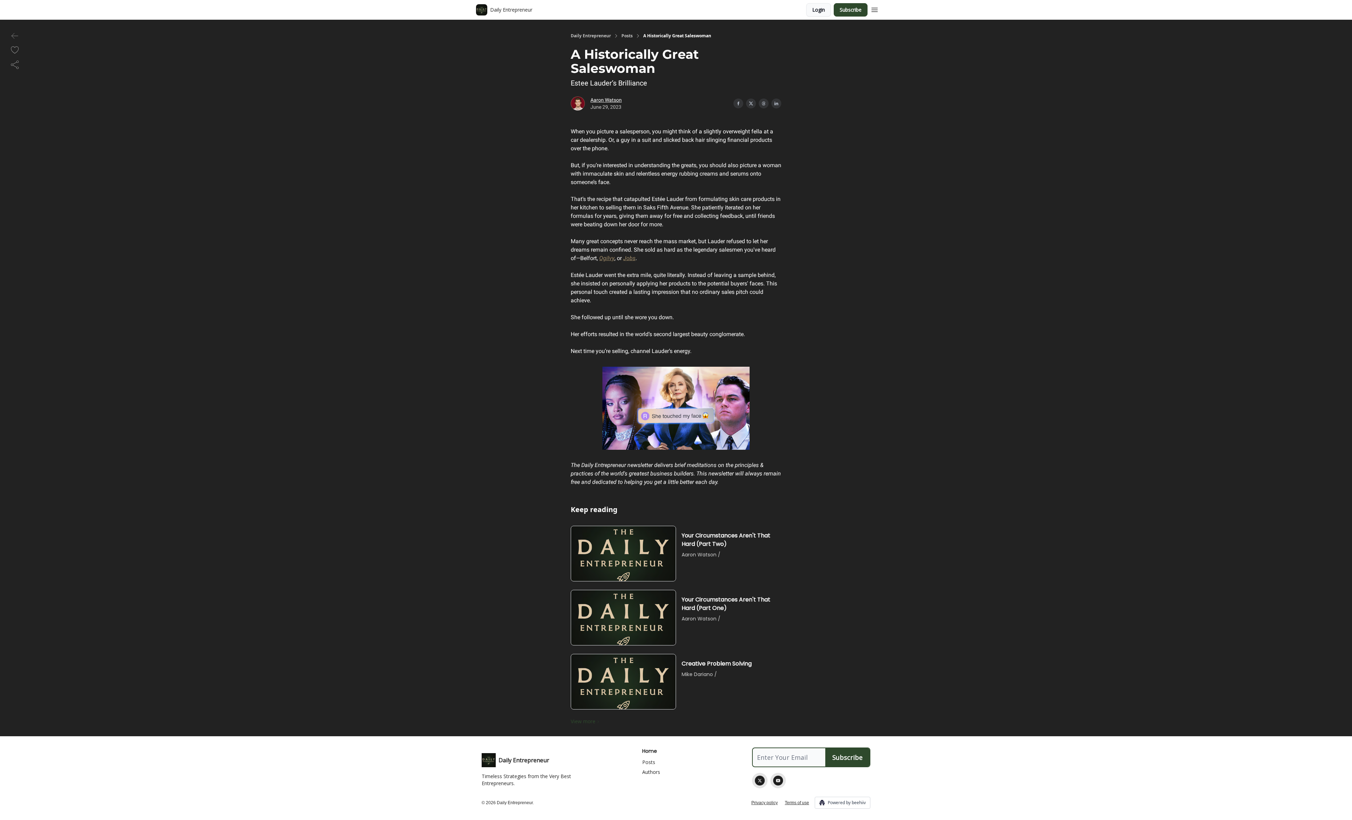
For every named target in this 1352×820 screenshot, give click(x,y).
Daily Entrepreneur (591, 36)
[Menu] (874, 9)
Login (818, 9)
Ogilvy (606, 258)
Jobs (629, 258)
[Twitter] (760, 780)
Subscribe (851, 9)
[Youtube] (778, 780)
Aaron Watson (606, 100)
